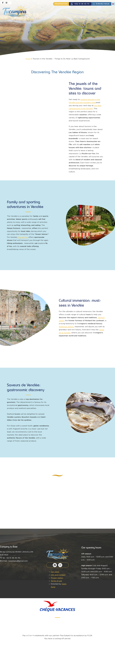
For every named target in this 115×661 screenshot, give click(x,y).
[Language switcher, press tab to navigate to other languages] (113, 4)
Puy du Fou (23, 237)
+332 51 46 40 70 (81, 4)
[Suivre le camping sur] (10, 2)
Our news (55, 572)
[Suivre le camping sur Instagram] (6, 2)
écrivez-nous (102, 4)
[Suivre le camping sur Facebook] (2, 2)
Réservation (61, 4)
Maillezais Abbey (66, 327)
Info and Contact (58, 575)
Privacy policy (57, 578)
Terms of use (56, 581)
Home (28, 59)
